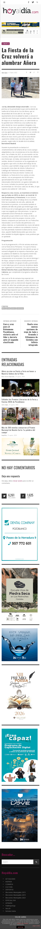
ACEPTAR (20, 927)
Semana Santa (10, 911)
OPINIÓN (8, 903)
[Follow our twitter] (4, 496)
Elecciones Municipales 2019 (15, 895)
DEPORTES (9, 890)
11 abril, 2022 (13, 72)
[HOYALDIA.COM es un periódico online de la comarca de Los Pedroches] (20, 13)
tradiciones (20, 308)
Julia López (5, 405)
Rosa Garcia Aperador (8, 376)
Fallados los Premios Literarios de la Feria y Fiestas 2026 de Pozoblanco (20, 400)
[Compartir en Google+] (34, 72)
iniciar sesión (17, 481)
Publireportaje (10, 906)
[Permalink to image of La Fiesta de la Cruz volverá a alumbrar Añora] (20, 87)
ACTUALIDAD (10, 879)
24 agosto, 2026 (20, 376)
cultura (13, 308)
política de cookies (22, 923)
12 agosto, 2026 (12, 435)
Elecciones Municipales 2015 (15, 892)
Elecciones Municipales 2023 (15, 898)
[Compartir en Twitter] (30, 72)
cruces (8, 308)
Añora (3, 308)
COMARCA (5, 43)
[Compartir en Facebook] (26, 72)
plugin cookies (36, 925)
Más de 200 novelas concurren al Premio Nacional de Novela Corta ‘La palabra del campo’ (18, 430)
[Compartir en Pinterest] (37, 72)
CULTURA (8, 887)
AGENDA (8, 882)
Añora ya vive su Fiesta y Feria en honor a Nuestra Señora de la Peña (19, 372)
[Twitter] (33, 2)
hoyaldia (4, 435)
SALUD (7, 908)
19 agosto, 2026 (13, 405)
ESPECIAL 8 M (10, 900)
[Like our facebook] (23, 496)
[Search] (4, 2)
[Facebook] (28, 2)
